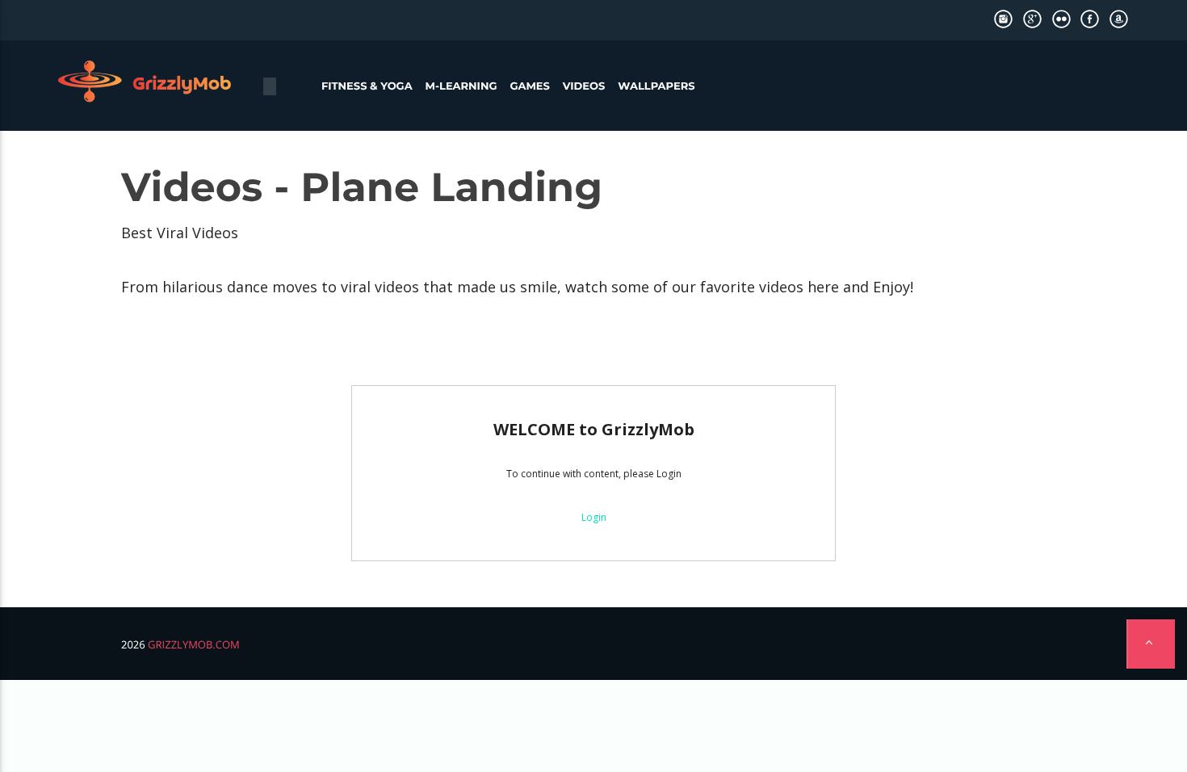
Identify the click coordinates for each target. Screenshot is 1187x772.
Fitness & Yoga (367, 86)
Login (593, 517)
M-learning (461, 86)
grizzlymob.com (194, 644)
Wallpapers (656, 86)
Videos (584, 86)
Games (529, 86)
